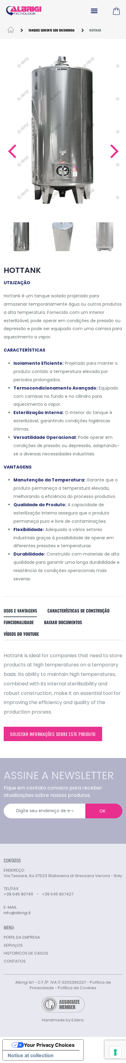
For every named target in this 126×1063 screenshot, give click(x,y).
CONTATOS (15, 961)
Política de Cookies (77, 988)
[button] (12, 151)
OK (102, 811)
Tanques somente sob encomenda (51, 30)
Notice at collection (31, 1055)
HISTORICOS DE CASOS (26, 953)
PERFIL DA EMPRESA (22, 937)
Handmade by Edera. (63, 1020)
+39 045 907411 (18, 894)
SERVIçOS (13, 945)
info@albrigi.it (17, 913)
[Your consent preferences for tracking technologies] (115, 1052)
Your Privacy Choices (49, 1045)
